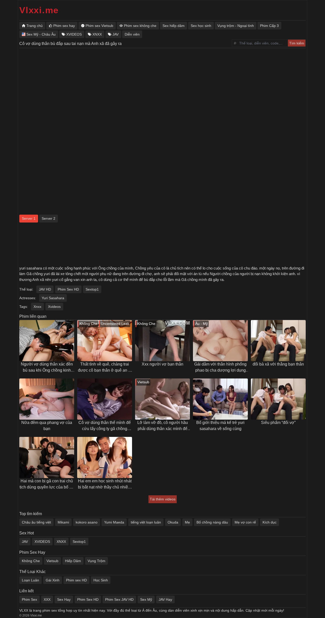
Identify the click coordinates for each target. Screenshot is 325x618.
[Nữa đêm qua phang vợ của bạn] (46, 399)
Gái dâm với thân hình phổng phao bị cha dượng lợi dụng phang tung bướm (220, 367)
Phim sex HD (76, 580)
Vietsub (52, 561)
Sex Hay (64, 599)
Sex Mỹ (146, 599)
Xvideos (54, 307)
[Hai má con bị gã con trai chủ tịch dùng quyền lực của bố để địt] (46, 457)
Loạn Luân (30, 580)
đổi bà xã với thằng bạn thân (278, 364)
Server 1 (29, 218)
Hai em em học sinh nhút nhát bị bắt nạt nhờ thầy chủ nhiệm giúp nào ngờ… (105, 484)
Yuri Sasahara (53, 298)
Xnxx (37, 307)
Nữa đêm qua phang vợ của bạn (46, 425)
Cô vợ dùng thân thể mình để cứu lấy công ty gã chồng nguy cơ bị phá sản (104, 426)
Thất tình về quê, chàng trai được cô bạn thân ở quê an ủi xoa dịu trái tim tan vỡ (105, 367)
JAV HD (45, 289)
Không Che (31, 561)
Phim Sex (29, 599)
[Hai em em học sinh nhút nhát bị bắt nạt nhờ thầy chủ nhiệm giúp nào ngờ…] (104, 457)
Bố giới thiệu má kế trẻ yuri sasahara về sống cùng (220, 425)
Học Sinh (100, 580)
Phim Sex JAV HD (119, 599)
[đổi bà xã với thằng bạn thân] (278, 340)
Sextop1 (92, 289)
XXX (47, 599)
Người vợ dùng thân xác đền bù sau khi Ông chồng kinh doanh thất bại (47, 367)
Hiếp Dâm (73, 561)
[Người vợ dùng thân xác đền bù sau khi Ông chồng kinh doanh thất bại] (46, 340)
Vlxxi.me (39, 10)
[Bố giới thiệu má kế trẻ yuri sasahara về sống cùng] (220, 399)
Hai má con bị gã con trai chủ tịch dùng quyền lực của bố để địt (47, 484)
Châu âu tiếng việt (36, 522)
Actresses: (27, 298)
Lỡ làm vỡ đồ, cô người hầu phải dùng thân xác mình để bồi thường (162, 426)
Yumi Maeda (114, 522)
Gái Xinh (52, 580)
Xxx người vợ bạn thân (162, 364)
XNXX (61, 542)
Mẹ (187, 522)
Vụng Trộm (96, 561)
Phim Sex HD (68, 289)
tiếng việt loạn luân (146, 522)
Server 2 (48, 218)
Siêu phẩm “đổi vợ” (278, 422)
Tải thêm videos (162, 499)
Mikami (63, 522)
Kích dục (270, 522)
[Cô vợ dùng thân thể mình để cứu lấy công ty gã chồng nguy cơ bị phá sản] (104, 399)
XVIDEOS (42, 542)
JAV (25, 542)
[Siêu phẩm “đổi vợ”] (278, 399)
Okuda (173, 522)
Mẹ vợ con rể (245, 522)
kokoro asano (87, 522)
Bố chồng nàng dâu (212, 522)
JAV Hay (165, 599)
